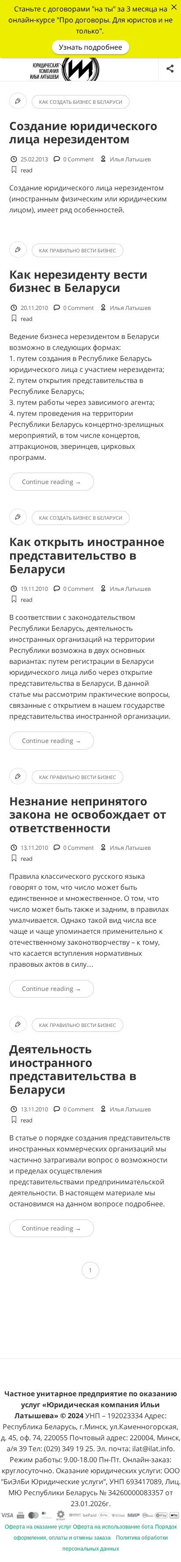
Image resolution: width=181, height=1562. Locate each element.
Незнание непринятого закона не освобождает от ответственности (87, 815)
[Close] (174, 7)
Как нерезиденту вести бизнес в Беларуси (78, 281)
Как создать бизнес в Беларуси (80, 101)
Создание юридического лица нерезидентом (83, 132)
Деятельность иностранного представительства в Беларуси (73, 1069)
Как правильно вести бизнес (77, 250)
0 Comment (78, 159)
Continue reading (51, 481)
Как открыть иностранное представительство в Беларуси (86, 555)
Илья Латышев (130, 159)
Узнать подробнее (90, 47)
